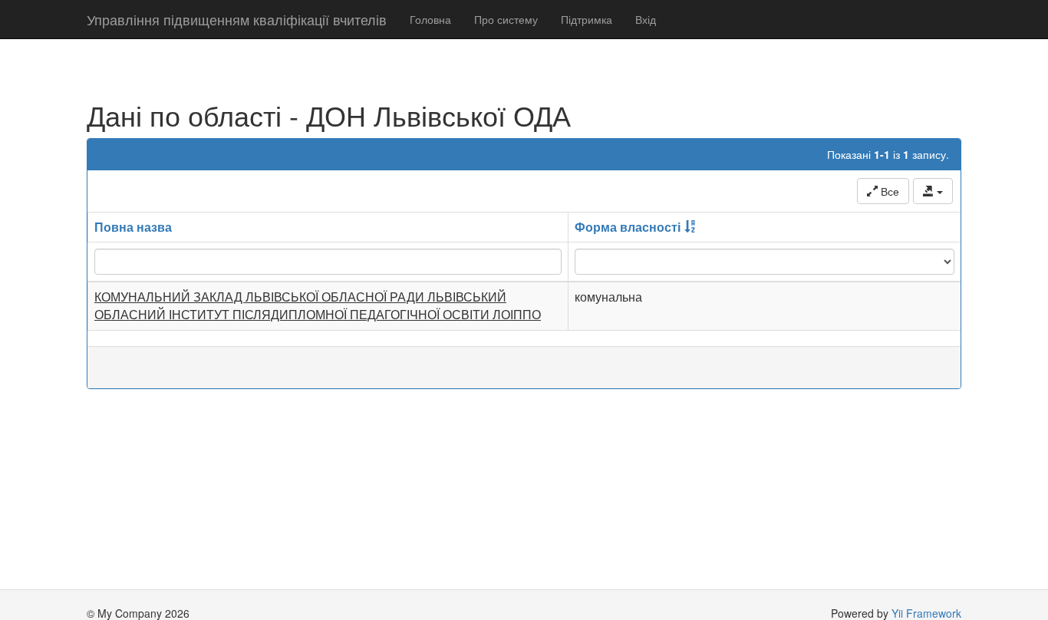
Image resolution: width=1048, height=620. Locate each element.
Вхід (645, 19)
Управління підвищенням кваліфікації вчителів (237, 19)
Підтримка (586, 19)
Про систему (506, 19)
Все (888, 191)
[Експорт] (933, 191)
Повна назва (133, 227)
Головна (430, 19)
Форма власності (628, 227)
